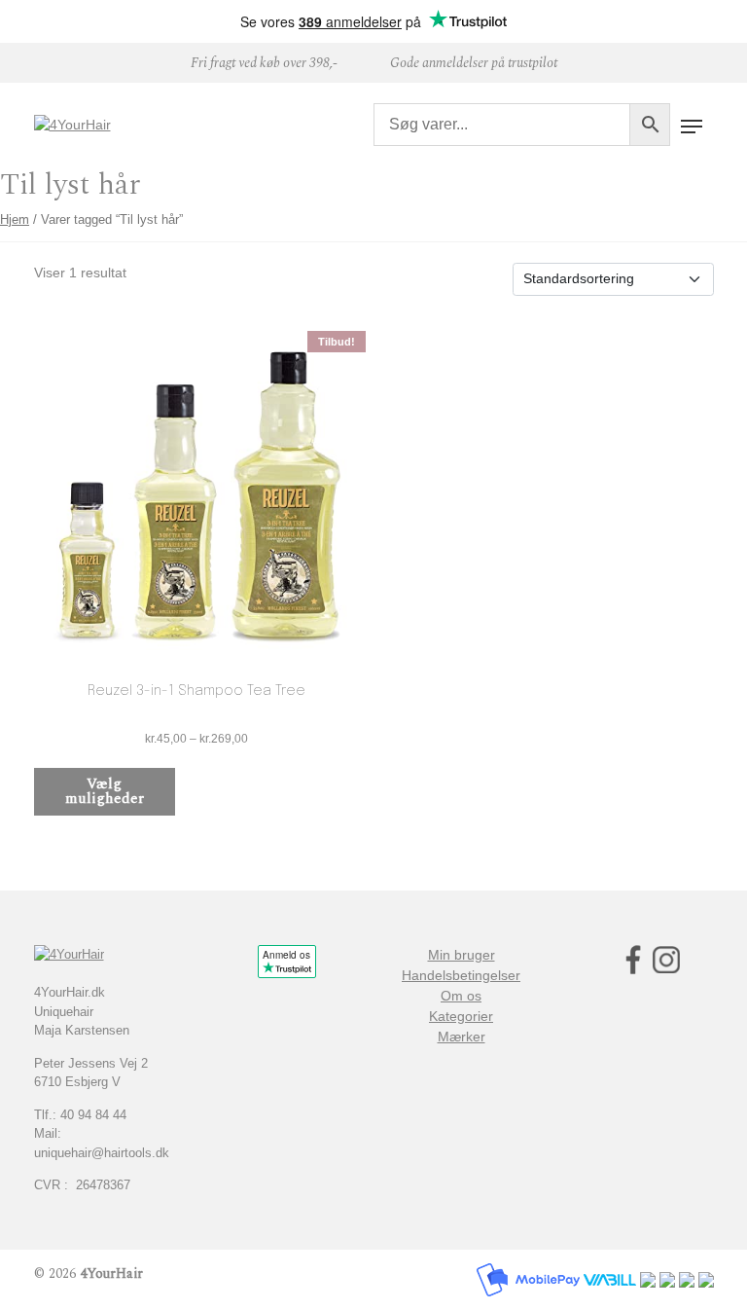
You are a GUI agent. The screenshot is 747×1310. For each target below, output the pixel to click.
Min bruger (461, 955)
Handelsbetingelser (461, 975)
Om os (461, 995)
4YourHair (111, 1273)
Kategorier (461, 1016)
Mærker (461, 1036)
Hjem (14, 219)
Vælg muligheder (104, 791)
